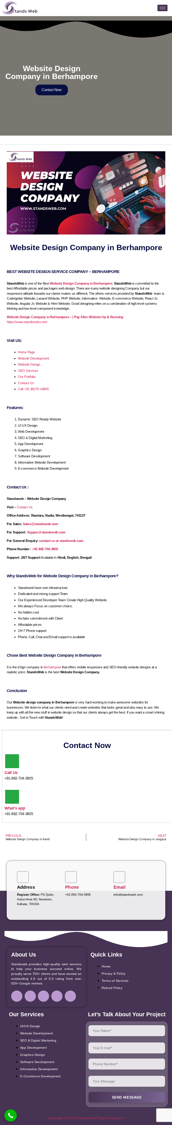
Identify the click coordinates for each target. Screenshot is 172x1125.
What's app (14, 808)
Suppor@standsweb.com (46, 532)
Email (120, 887)
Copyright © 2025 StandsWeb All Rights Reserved (86, 1118)
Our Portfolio (27, 377)
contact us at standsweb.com (61, 541)
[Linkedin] (43, 996)
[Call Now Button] (10, 1115)
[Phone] (71, 877)
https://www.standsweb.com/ (27, 322)
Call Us (11, 772)
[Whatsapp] (70, 996)
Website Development (33, 358)
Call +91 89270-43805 (33, 389)
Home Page (26, 352)
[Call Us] (12, 761)
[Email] (119, 877)
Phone (72, 887)
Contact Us (26, 383)
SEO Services (28, 371)
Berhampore (52, 667)
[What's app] (12, 796)
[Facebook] (16, 996)
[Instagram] (30, 996)
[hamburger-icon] (162, 8)
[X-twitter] (56, 996)
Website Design (29, 364)
